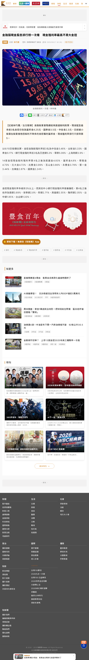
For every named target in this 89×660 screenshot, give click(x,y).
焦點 (53, 4)
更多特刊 (44, 466)
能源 (71, 4)
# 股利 (6, 250)
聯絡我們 (6, 629)
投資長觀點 (6, 507)
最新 (15, 4)
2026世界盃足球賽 (39, 581)
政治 (83, 4)
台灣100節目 (36, 570)
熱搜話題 (34, 552)
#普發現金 (28, 316)
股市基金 (6, 504)
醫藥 (33, 514)
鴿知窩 (5, 574)
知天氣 (34, 529)
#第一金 (53, 344)
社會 (77, 4)
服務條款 (6, 636)
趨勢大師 (6, 529)
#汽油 (41, 332)
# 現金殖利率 (32, 250)
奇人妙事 (34, 559)
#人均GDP (39, 297)
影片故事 (6, 578)
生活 (65, 4)
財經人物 (6, 511)
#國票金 (27, 344)
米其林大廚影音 (8, 589)
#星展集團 (38, 282)
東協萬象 (34, 555)
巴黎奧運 (63, 559)
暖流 (62, 511)
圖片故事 (6, 582)
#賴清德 (38, 316)
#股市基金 (69, 42)
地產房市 (6, 536)
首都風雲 (6, 559)
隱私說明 (6, 633)
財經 (59, 4)
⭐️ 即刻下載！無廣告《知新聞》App (21, 241)
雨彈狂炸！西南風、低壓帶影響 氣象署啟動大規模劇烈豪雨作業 (36, 27)
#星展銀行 (28, 282)
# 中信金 (68, 250)
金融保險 (6, 518)
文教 (33, 522)
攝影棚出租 (6, 625)
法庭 (62, 507)
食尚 (33, 511)
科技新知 (6, 522)
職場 (33, 525)
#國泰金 (45, 344)
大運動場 (63, 555)
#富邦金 (36, 344)
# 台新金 (79, 250)
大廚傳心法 (35, 585)
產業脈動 (6, 514)
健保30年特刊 (37, 595)
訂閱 (58, 115)
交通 (33, 504)
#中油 (34, 332)
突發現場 (63, 504)
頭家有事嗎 (35, 603)
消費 (33, 518)
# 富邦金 (45, 250)
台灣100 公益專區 (38, 577)
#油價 (27, 332)
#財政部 (46, 316)
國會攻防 (6, 552)
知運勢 (34, 532)
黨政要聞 (6, 548)
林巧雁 (16, 42)
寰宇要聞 (34, 548)
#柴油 (48, 332)
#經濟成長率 (55, 297)
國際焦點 (6, 525)
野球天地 (63, 552)
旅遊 (33, 507)
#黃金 (47, 282)
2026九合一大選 (38, 574)
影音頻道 (6, 571)
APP (67, 115)
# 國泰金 (56, 250)
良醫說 (34, 592)
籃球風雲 (63, 548)
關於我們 (6, 615)
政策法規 (6, 532)
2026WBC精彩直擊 (39, 588)
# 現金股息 (18, 250)
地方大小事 (64, 514)
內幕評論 (6, 555)
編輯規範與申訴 (8, 618)
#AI (46, 297)
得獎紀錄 (6, 622)
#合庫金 (62, 344)
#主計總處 (28, 297)
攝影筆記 (6, 585)
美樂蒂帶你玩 (36, 599)
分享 (25, 115)
